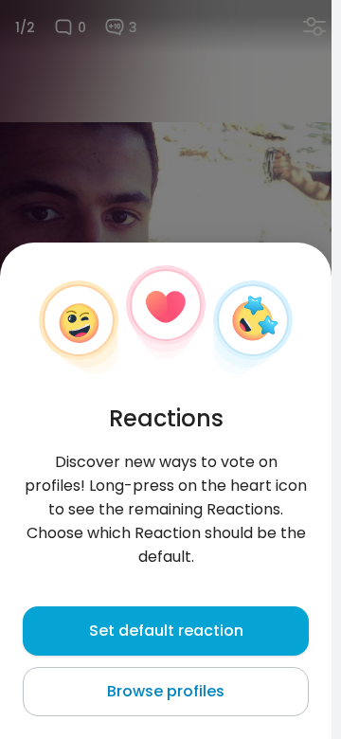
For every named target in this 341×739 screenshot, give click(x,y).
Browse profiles (165, 691)
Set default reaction (166, 630)
